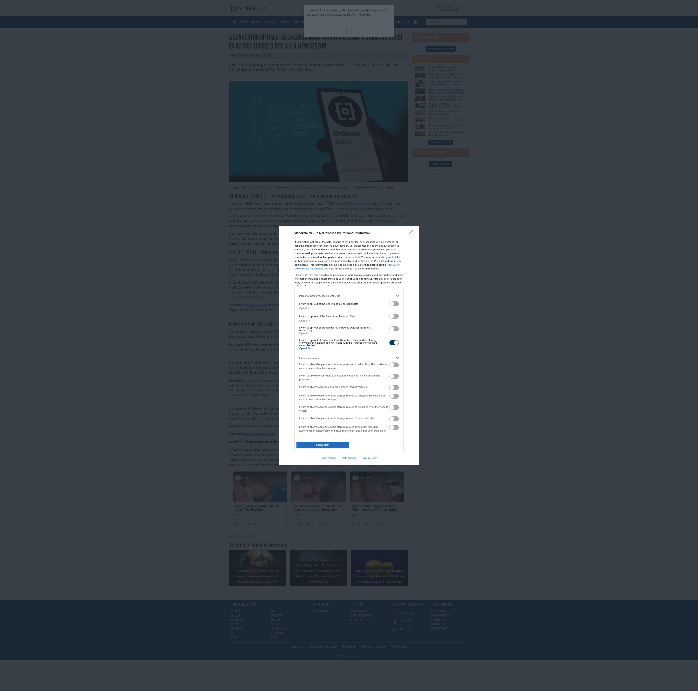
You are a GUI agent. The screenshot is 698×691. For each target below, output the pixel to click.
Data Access (349, 457)
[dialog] (349, 345)
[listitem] (349, 296)
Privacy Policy (370, 457)
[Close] (411, 233)
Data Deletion (328, 457)
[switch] (394, 303)
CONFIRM (323, 445)
